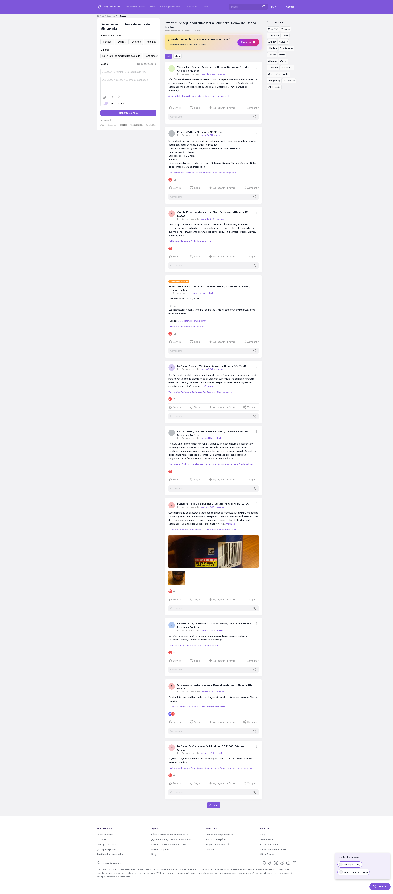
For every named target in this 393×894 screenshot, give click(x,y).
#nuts (191, 529)
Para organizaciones (170, 6)
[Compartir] (257, 67)
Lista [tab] (168, 56)
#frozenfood (174, 172)
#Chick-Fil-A (287, 67)
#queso (223, 768)
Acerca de (192, 6)
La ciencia (102, 839)
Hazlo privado (117, 103)
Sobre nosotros (105, 834)
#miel (233, 529)
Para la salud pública (217, 839)
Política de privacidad (194, 869)
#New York (273, 29)
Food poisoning (352, 864)
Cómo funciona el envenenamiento (169, 834)
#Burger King (274, 80)
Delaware (111, 16)
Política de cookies (233, 869)
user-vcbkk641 (207, 438)
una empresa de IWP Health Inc (139, 869)
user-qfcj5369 (207, 630)
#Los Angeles (286, 48)
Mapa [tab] (178, 56)
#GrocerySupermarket (278, 74)
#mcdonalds (174, 391)
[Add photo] (104, 97)
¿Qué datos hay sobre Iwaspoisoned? (171, 839)
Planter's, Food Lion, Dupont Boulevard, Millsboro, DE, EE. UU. (213, 504)
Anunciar (210, 849)
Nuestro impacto (160, 849)
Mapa (152, 6)
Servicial (177, 108)
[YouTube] (288, 863)
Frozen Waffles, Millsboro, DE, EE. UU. (199, 132)
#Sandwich (273, 35)
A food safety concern (356, 872)
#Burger (272, 41)
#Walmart (283, 41)
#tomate (234, 464)
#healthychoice (246, 464)
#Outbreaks (289, 80)
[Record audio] (119, 97)
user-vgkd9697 (207, 507)
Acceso (290, 6)
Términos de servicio (214, 869)
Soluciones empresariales (219, 834)
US (103, 16)
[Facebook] (264, 863)
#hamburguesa (224, 391)
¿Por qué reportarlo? (108, 849)
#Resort (283, 61)
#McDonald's (274, 87)
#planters (183, 529)
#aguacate (220, 706)
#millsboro (182, 96)
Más (206, 6)
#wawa (172, 96)
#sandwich (226, 96)
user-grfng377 (207, 135)
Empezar (246, 42)
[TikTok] (270, 863)
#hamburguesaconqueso (240, 768)
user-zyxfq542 (207, 369)
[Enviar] (255, 117)
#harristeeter (174, 464)
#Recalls (285, 29)
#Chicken (272, 48)
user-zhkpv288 (207, 219)
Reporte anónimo (269, 844)
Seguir (197, 108)
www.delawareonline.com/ (191, 321)
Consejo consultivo (107, 844)
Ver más (208, 386)
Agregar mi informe (224, 108)
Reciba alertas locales (134, 6)
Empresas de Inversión (218, 844)
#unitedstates (205, 96)
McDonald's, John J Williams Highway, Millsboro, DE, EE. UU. (211, 366)
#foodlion (173, 529)
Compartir (253, 108)
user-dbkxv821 (208, 74)
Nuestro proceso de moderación (168, 844)
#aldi (170, 645)
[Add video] (111, 97)
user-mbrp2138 (208, 753)
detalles (221, 74)
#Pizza (282, 54)
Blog (153, 854)
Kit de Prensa (267, 854)
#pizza (208, 241)
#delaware (192, 96)
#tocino (216, 96)
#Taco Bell (273, 67)
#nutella (178, 645)
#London (272, 54)
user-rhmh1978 (207, 692)
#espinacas (223, 464)
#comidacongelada (226, 172)
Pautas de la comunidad (273, 849)
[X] (276, 863)
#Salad (285, 35)
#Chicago (272, 61)
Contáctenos (267, 839)
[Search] (264, 7)
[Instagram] (294, 863)
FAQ (262, 834)
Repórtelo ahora (128, 113)
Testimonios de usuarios (110, 854)
